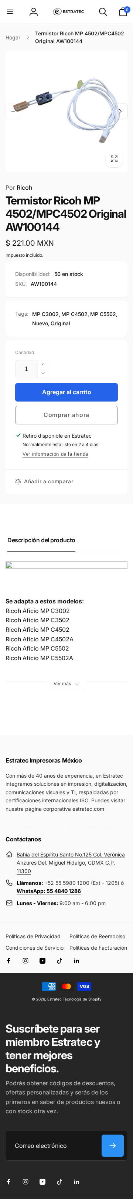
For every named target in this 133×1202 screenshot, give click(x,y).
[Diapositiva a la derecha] (119, 111)
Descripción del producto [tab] (41, 540)
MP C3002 (45, 314)
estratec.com (88, 809)
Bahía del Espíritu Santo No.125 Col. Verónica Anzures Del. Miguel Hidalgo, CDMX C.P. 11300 (71, 862)
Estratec (54, 999)
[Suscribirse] (113, 1146)
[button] (10, 12)
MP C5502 (103, 314)
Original (60, 323)
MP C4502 (74, 314)
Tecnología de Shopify (82, 999)
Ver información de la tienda (55, 454)
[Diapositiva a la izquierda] (13, 111)
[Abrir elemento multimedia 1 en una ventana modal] (66, 111)
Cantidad (24, 352)
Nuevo (40, 323)
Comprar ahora (66, 414)
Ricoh (19, 187)
